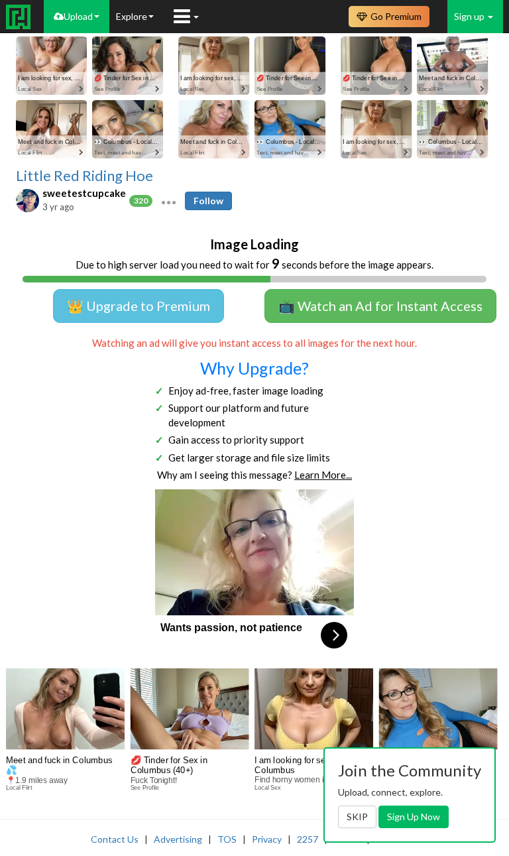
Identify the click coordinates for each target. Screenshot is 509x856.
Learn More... (323, 475)
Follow (208, 200)
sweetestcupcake (84, 193)
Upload (78, 16)
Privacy (267, 839)
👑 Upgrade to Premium (138, 306)
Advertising (178, 839)
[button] (168, 201)
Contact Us (115, 839)
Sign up (470, 16)
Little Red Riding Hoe (84, 175)
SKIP (357, 816)
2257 (307, 839)
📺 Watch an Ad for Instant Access (380, 306)
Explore (131, 16)
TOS (227, 839)
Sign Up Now (413, 816)
